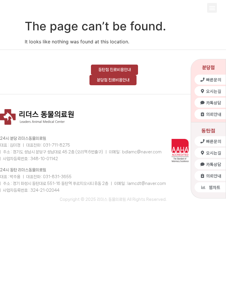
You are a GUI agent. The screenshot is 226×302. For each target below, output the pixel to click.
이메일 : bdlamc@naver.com (135, 152)
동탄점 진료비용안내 (114, 70)
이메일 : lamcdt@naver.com (140, 183)
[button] (212, 8)
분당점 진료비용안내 (113, 80)
